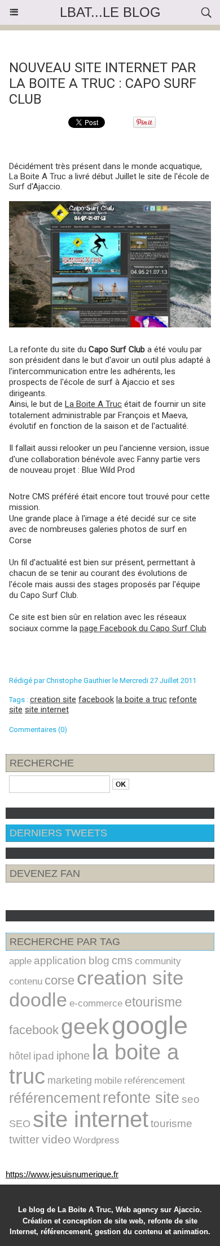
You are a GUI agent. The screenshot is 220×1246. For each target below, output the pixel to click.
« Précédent (73, 41)
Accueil (115, 41)
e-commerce (95, 1003)
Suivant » (152, 41)
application (60, 960)
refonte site (141, 1097)
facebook (96, 699)
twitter (24, 1139)
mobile (108, 1080)
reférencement (154, 1080)
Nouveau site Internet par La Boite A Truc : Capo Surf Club (102, 83)
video (56, 1139)
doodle (38, 999)
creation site (53, 699)
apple (20, 960)
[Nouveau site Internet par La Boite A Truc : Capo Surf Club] (110, 206)
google (150, 1025)
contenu (25, 981)
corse (59, 980)
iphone (73, 1055)
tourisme (171, 1123)
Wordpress (96, 1140)
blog (99, 960)
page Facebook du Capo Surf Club (143, 628)
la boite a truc (141, 699)
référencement (54, 1098)
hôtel (20, 1056)
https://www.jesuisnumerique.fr (62, 1174)
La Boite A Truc (93, 404)
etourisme (153, 1002)
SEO (19, 1123)
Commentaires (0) (38, 729)
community (158, 960)
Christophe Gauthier (78, 680)
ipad (43, 1056)
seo (191, 1099)
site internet (47, 709)
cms (122, 960)
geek (85, 1026)
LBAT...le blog (110, 12)
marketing (69, 1080)
